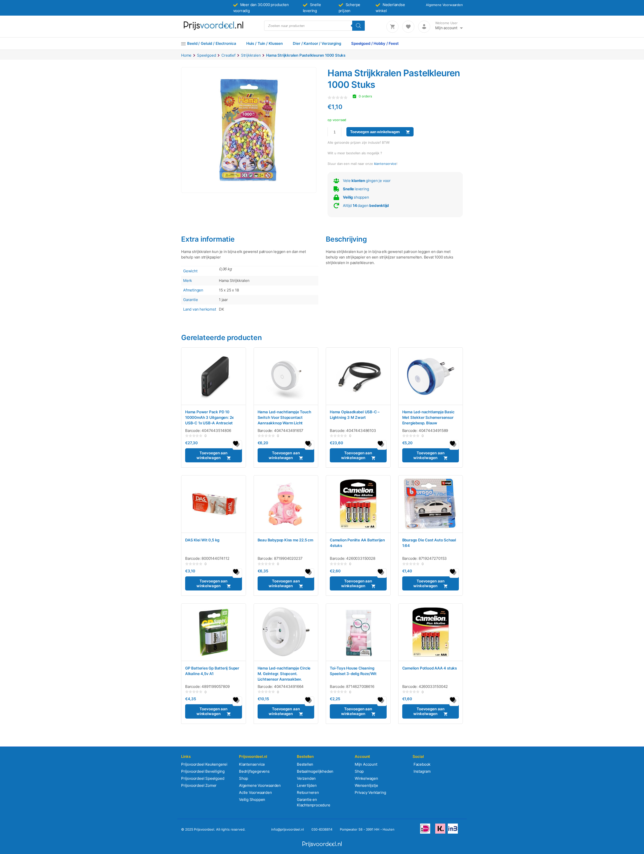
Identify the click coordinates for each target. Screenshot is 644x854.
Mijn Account (366, 764)
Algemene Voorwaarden (444, 5)
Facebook (421, 764)
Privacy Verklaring (370, 792)
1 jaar (223, 299)
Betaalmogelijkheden (315, 771)
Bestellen (305, 764)
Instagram (422, 771)
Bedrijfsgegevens (254, 771)
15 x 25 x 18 (229, 290)
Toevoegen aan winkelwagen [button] (211, 455)
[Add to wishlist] (237, 445)
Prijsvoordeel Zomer (199, 785)
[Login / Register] (424, 26)
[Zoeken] (358, 26)
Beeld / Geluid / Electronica (211, 43)
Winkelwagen (366, 778)
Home (186, 55)
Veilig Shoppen (252, 799)
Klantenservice (252, 764)
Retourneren (308, 792)
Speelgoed (206, 55)
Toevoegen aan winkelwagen (375, 132)
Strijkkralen (251, 55)
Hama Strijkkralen (234, 280)
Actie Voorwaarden (255, 792)
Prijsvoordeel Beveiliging (203, 771)
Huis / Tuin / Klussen (264, 43)
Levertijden (307, 785)
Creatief (228, 55)
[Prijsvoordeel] (213, 29)
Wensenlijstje (366, 785)
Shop (243, 778)
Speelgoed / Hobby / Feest (375, 43)
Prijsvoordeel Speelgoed (202, 778)
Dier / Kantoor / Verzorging (317, 43)
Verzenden (306, 778)
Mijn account (446, 27)
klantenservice (385, 164)
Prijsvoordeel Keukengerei (204, 764)
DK (221, 309)
